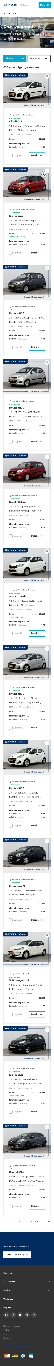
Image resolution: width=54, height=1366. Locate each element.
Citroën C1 (15, 121)
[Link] (6, 1315)
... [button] (28, 1222)
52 (32, 1222)
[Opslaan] (47, 76)
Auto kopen (12, 14)
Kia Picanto (16, 216)
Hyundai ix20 (17, 886)
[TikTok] (34, 1315)
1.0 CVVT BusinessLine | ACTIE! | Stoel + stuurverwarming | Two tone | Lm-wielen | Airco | (25, 225)
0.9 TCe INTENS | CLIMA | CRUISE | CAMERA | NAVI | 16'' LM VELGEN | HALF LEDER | (27, 1181)
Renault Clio (16, 1172)
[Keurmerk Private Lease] (31, 1355)
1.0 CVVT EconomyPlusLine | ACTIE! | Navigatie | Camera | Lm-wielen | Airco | (26, 1084)
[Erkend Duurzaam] (23, 1355)
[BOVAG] (15, 1355)
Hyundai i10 (16, 313)
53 (36, 1222)
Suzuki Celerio (17, 502)
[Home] (16, 5)
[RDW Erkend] (6, 1355)
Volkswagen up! (19, 980)
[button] (49, 1222)
